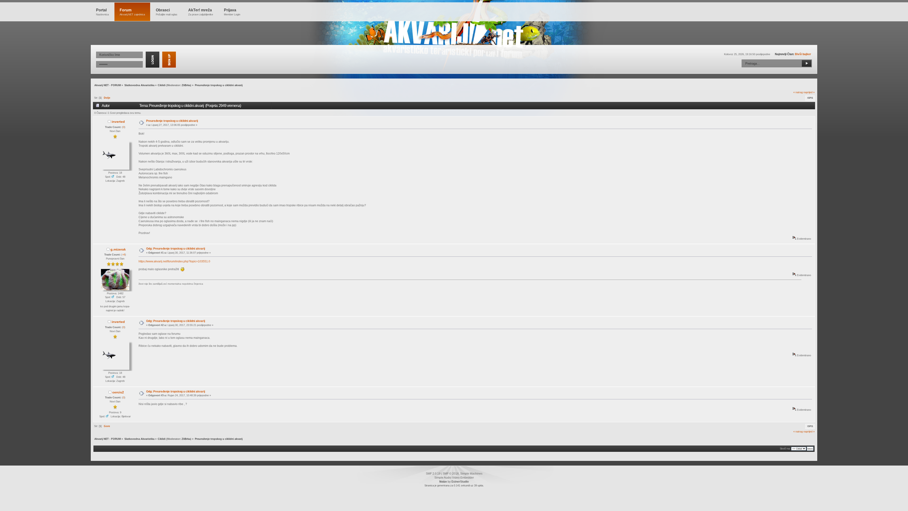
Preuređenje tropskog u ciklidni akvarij (172, 121)
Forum (132, 12)
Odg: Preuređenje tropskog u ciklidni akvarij (175, 248)
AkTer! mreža (200, 12)
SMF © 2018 (451, 473)
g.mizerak (118, 249)
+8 (123, 254)
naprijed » (809, 92)
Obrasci (166, 12)
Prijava (232, 12)
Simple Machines (471, 473)
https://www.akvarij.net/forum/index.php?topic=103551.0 (174, 261)
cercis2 (118, 392)
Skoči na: (785, 448)
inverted (118, 121)
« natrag (798, 92)
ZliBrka (186, 85)
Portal (102, 12)
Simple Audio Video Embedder (454, 477)
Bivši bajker (803, 54)
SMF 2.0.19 (433, 473)
